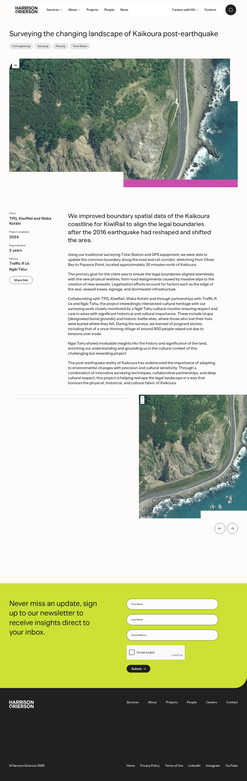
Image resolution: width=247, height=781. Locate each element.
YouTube (231, 765)
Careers (211, 702)
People (192, 702)
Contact (232, 702)
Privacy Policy (150, 765)
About (152, 702)
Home (131, 765)
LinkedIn (194, 765)
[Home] (23, 9)
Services (133, 702)
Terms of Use (174, 765)
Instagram (213, 765)
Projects (172, 702)
